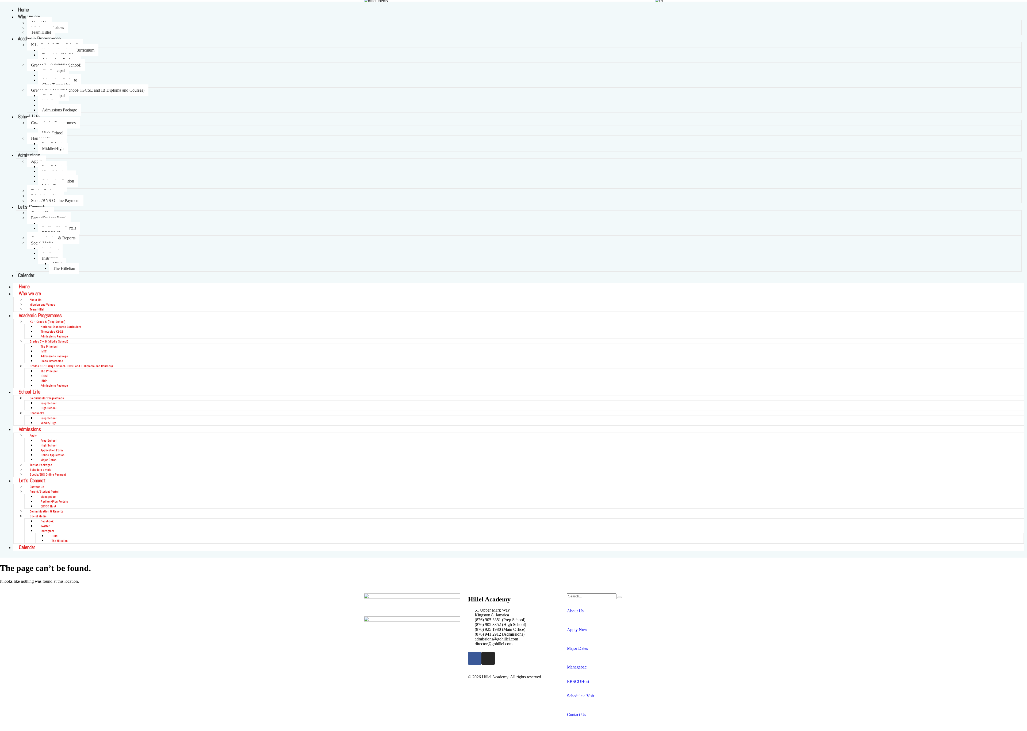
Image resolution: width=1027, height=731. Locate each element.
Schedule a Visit (580, 696)
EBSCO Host (48, 506)
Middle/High (53, 148)
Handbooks (37, 413)
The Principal (49, 346)
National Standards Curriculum (61, 327)
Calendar (26, 275)
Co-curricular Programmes (47, 398)
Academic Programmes (39, 38)
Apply (36, 161)
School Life (29, 116)
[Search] (620, 597)
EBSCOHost (578, 681)
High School (48, 408)
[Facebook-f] (474, 658)
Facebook (47, 521)
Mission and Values (42, 304)
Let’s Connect (32, 480)
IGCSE (44, 376)
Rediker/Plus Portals (54, 501)
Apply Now (577, 629)
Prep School (48, 403)
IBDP (44, 381)
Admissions (29, 154)
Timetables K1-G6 (52, 331)
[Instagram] (488, 658)
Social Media (38, 516)
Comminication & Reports (46, 511)
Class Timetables (52, 361)
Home (23, 9)
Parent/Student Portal (44, 491)
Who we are (29, 16)
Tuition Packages (41, 465)
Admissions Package (59, 110)
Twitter (45, 526)
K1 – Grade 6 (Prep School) (48, 322)
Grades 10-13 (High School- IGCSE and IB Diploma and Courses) (87, 90)
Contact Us (37, 487)
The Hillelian (64, 268)
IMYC (44, 351)
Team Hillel (41, 32)
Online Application (52, 455)
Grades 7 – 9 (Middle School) (49, 341)
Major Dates (48, 460)
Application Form (52, 450)
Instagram (47, 531)
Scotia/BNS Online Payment (55, 200)
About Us (35, 300)
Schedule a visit (40, 470)
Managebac (48, 497)
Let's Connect (31, 206)
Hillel (55, 536)
